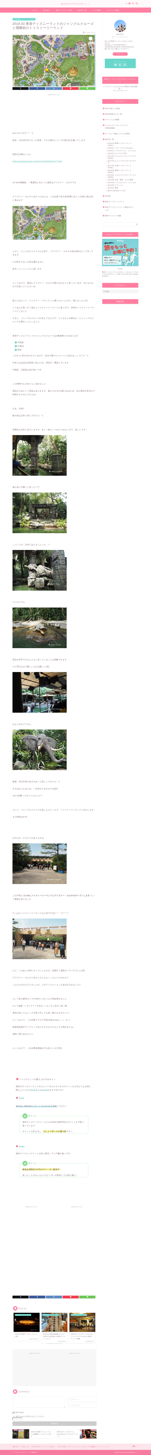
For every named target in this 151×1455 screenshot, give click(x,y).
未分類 (107, 196)
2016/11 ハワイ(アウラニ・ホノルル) (122, 151)
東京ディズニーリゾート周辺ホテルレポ (119, 208)
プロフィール (120, 54)
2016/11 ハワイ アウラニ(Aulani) (120, 148)
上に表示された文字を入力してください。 (29, 1416)
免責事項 (33, 1452)
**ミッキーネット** (120, 90)
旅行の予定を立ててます (117, 190)
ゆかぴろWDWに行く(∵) (75, 3)
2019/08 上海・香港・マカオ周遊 (120, 180)
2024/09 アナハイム (115, 185)
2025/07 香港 (113, 188)
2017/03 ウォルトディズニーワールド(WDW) (122, 157)
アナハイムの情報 (112, 120)
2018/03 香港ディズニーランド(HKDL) (24, 19)
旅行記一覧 (109, 139)
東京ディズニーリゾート (115, 202)
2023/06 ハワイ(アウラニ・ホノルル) (122, 182)
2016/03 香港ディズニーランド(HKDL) (119, 144)
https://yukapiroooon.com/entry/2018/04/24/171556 (37, 161)
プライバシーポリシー (21, 1452)
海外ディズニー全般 (113, 216)
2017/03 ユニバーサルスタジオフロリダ (122, 162)
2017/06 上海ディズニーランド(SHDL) (119, 166)
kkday (45, 1090)
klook (32, 1090)
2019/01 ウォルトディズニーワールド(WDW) (122, 176)
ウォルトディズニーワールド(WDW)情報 (116, 126)
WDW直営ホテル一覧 (113, 114)
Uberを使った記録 (112, 108)
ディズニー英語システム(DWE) (117, 134)
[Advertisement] (54, 112)
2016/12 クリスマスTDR (117, 153)
